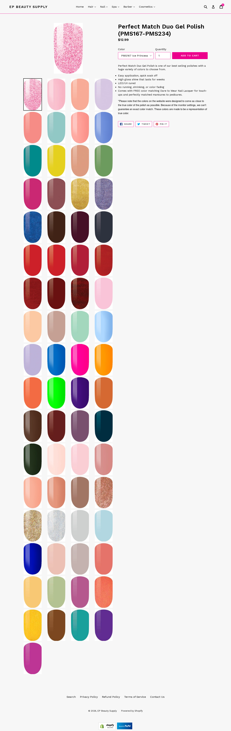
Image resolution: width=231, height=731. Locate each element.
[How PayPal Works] (125, 728)
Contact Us (157, 696)
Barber (129, 6)
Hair (93, 6)
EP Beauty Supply (28, 7)
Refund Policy (111, 696)
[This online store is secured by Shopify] (107, 728)
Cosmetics (148, 6)
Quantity (160, 49)
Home (80, 6)
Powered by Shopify (132, 711)
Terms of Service (135, 696)
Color (121, 49)
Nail (104, 6)
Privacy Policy (89, 696)
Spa (116, 6)
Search (71, 696)
